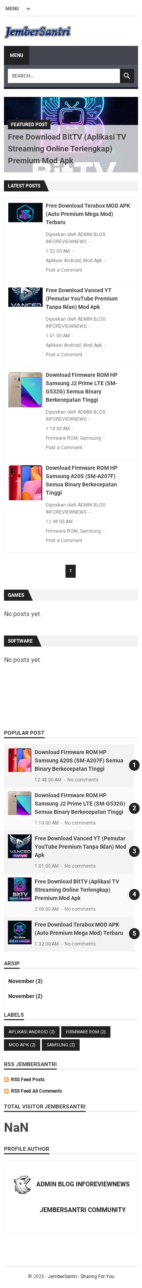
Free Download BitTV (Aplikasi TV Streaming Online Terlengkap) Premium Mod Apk (67, 148)
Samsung (90, 438)
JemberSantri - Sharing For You (81, 1276)
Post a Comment (64, 270)
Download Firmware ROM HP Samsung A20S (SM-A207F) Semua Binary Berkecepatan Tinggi (79, 760)
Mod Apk (92, 260)
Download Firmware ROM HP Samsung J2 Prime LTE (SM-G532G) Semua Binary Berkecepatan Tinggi (80, 803)
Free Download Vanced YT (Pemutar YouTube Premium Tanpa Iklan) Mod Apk (82, 298)
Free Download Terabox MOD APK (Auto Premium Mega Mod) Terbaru (88, 213)
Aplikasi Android (63, 260)
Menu (16, 55)
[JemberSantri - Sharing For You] (37, 31)
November (25, 981)
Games (16, 595)
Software (20, 641)
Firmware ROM (62, 438)
